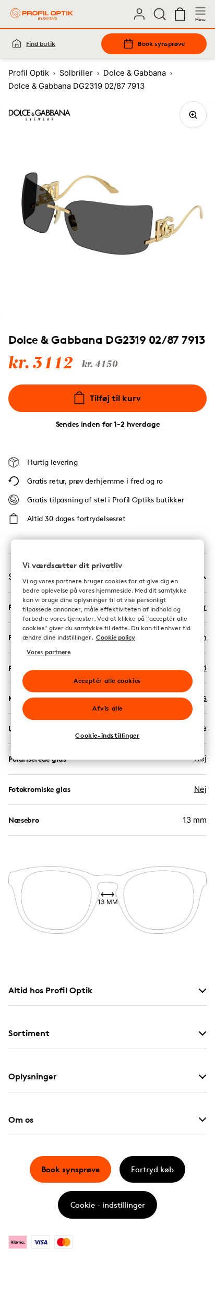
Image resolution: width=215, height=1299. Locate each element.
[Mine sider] (139, 14)
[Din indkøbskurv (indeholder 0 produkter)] (180, 14)
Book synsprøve (161, 43)
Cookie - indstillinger (107, 1205)
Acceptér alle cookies (107, 680)
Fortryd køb (152, 1169)
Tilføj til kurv (115, 398)
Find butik (40, 43)
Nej (200, 789)
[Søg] (159, 14)
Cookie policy (115, 637)
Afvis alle (107, 708)
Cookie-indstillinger (107, 735)
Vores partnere (48, 652)
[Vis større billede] (193, 114)
